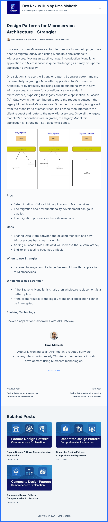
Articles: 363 (54, 370)
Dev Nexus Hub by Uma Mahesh (49, 6)
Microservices (62, 39)
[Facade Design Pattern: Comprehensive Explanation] (29, 435)
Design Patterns (47, 39)
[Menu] (100, 8)
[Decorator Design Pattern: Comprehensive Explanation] (78, 435)
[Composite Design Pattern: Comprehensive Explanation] (29, 477)
